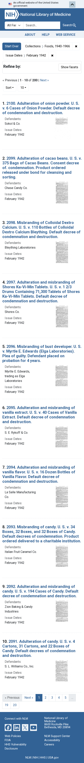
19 (6, 705)
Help (46, 35)
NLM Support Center (57, 736)
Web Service (65, 35)
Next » (44, 80)
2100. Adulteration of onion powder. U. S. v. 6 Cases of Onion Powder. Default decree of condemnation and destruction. (41, 108)
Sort (8, 88)
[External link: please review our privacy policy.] (8, 727)
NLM (28, 757)
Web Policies (13, 736)
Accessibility (52, 740)
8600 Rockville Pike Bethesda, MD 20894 (57, 726)
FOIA (8, 740)
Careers (49, 744)
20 (15, 705)
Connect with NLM (16, 718)
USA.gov (53, 757)
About (30, 35)
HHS (43, 757)
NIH (35, 757)
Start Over (12, 46)
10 (24, 88)
